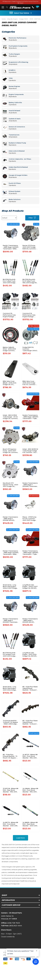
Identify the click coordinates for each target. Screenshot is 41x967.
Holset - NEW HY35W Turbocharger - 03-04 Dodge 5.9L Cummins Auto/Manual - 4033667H (10, 416)
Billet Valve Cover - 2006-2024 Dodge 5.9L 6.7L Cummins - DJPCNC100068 (29, 382)
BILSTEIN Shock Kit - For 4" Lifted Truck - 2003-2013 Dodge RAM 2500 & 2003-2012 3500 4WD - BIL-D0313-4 (10, 281)
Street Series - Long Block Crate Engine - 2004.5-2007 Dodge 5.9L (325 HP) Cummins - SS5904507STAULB (10, 586)
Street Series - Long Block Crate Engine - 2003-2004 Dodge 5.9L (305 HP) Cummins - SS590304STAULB (10, 688)
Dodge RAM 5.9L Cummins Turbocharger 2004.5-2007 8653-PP (30, 348)
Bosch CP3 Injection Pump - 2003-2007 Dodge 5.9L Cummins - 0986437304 (10, 450)
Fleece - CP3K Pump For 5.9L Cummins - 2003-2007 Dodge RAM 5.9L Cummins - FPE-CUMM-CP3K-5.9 (30, 518)
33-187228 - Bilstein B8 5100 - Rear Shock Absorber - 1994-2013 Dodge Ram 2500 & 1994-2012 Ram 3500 (10, 790)
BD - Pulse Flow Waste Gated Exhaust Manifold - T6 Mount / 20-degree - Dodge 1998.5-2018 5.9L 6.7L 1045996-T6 (30, 688)
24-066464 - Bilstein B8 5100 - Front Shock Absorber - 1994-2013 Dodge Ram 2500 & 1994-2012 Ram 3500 (30, 790)
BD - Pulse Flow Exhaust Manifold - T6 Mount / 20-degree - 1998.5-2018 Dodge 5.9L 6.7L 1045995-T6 (10, 756)
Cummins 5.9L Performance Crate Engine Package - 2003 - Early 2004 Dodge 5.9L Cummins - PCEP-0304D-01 (30, 315)
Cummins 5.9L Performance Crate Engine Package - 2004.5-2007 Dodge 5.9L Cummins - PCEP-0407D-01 (10, 315)
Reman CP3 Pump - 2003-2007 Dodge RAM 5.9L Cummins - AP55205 (30, 247)
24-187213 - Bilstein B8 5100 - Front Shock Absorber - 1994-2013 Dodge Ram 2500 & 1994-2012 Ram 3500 (30, 756)
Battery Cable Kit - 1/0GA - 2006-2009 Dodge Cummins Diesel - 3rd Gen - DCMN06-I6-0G (9, 348)
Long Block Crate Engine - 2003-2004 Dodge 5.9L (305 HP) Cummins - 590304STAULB (30, 654)
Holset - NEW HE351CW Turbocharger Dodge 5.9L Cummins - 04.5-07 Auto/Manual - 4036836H (30, 450)
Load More (20, 838)
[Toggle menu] (3, 7)
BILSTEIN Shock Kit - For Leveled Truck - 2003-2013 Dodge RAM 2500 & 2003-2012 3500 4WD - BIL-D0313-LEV (10, 654)
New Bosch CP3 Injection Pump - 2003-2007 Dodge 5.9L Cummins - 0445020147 (10, 484)
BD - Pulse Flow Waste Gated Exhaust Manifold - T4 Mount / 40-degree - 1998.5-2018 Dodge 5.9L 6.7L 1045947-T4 (30, 722)
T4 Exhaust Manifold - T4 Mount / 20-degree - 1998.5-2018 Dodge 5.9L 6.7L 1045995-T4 (10, 722)
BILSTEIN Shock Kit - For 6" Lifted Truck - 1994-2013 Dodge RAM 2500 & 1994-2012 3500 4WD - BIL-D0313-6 (30, 281)
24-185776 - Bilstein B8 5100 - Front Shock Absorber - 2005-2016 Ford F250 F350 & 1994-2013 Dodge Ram (10, 824)
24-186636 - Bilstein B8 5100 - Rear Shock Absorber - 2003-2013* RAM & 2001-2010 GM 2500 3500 (30, 824)
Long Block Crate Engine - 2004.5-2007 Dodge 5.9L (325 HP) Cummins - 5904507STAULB (30, 586)
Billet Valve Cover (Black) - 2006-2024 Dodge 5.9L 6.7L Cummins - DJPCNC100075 (9, 382)
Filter (31, 218)
